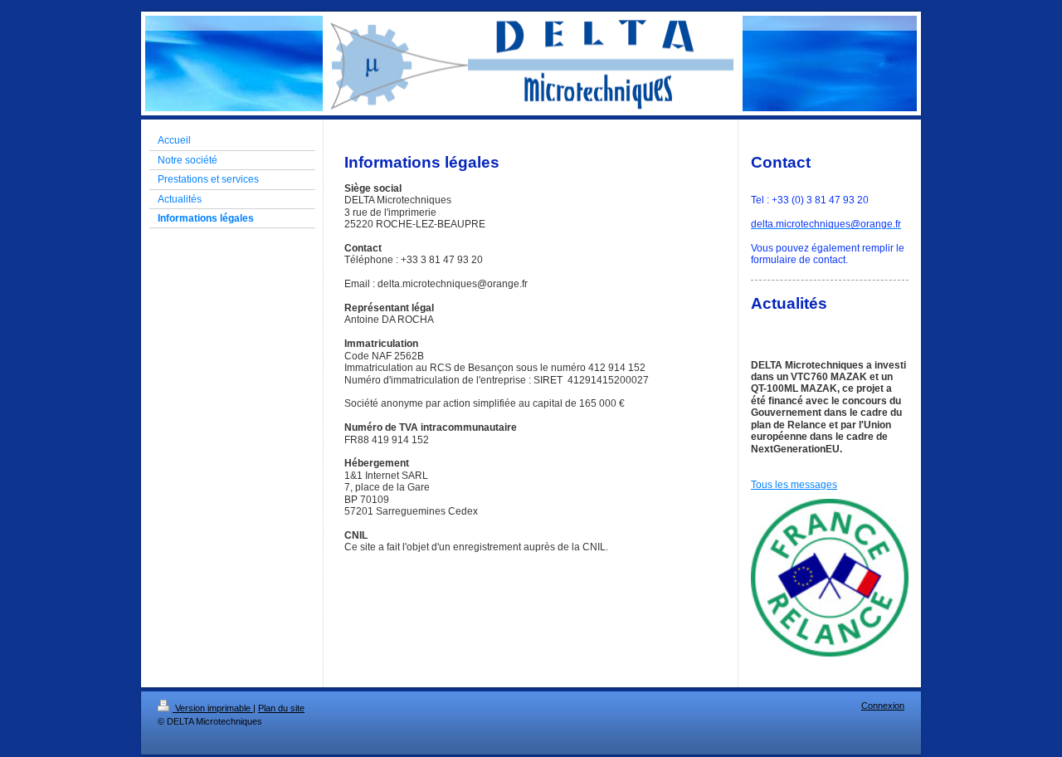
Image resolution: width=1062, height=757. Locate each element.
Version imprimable (213, 708)
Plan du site (281, 708)
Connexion (882, 706)
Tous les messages (794, 485)
